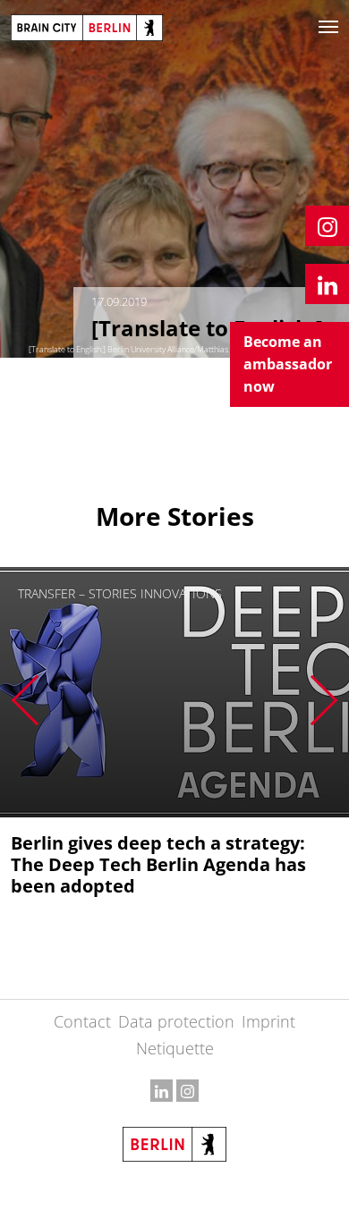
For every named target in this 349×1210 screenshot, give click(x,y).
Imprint (268, 1021)
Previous (24, 700)
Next (324, 700)
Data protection (176, 1021)
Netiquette (175, 1048)
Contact (82, 1021)
